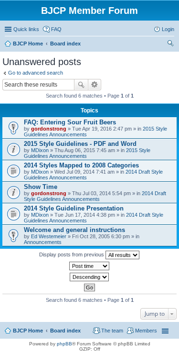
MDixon (40, 150)
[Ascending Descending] (89, 277)
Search (81, 84)
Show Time (40, 186)
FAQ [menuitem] (56, 29)
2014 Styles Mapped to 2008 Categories (81, 165)
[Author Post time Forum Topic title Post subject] (89, 266)
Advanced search (94, 84)
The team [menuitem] (112, 330)
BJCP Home (28, 330)
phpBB (64, 343)
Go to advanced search (35, 73)
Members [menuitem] (146, 330)
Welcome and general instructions (74, 229)
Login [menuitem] (168, 29)
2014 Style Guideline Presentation (74, 208)
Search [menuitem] (170, 44)
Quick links (26, 29)
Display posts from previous (72, 254)
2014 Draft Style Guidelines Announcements (95, 196)
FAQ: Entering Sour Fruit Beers (70, 122)
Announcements (43, 242)
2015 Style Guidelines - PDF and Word (80, 143)
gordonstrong (48, 129)
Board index (65, 330)
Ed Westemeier (48, 236)
